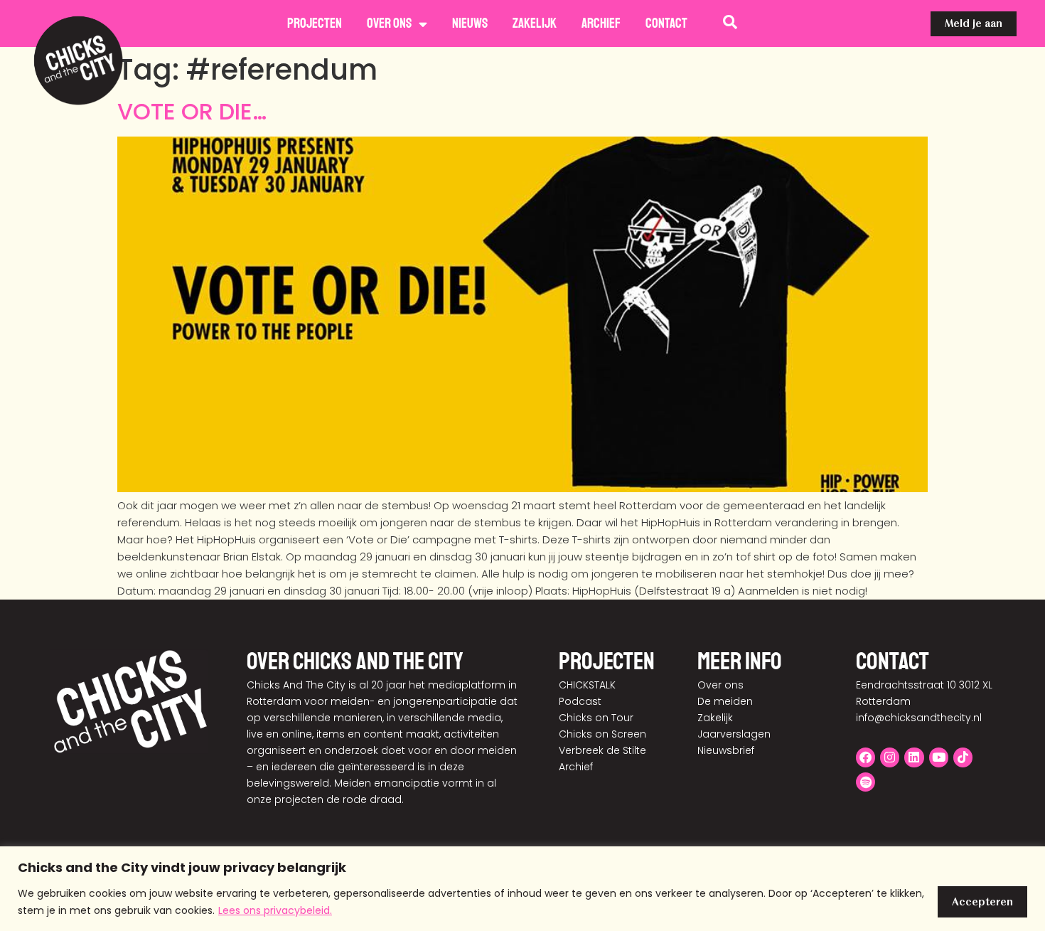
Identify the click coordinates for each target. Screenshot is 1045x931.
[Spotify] (865, 782)
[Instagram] (889, 757)
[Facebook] (865, 757)
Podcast (580, 701)
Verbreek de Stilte (602, 750)
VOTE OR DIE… (192, 111)
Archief (601, 23)
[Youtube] (938, 757)
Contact (666, 23)
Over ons (389, 23)
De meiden (725, 701)
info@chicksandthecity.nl (919, 718)
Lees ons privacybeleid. (275, 910)
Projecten (314, 23)
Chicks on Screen (602, 734)
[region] (522, 888)
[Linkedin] (913, 757)
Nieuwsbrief (725, 750)
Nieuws (470, 23)
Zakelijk (535, 23)
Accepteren (982, 901)
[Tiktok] (962, 757)
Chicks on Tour (596, 718)
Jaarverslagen (734, 734)
